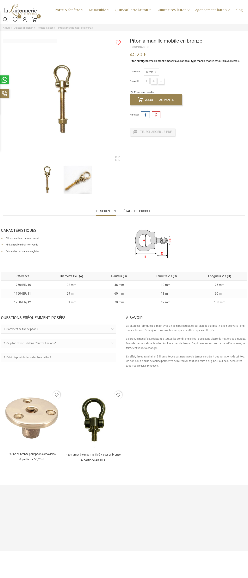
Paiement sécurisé (75, 504)
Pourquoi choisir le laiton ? (119, 504)
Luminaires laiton (173, 10)
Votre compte (155, 496)
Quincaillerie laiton (133, 10)
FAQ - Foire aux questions (78, 532)
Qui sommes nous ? (75, 516)
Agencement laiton (213, 10)
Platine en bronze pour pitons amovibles (32, 454)
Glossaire (110, 534)
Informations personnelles (160, 504)
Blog (239, 10)
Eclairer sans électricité (118, 516)
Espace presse (113, 528)
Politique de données (76, 510)
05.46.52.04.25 (15, 536)
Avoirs (149, 516)
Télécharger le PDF (152, 132)
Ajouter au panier (159, 100)
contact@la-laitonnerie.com (23, 542)
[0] (15, 19)
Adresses (151, 522)
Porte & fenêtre (69, 10)
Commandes (153, 510)
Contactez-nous (73, 538)
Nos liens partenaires (117, 522)
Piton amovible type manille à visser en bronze (93, 454)
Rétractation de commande (161, 534)
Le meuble (99, 10)
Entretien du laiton (115, 510)
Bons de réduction (156, 528)
